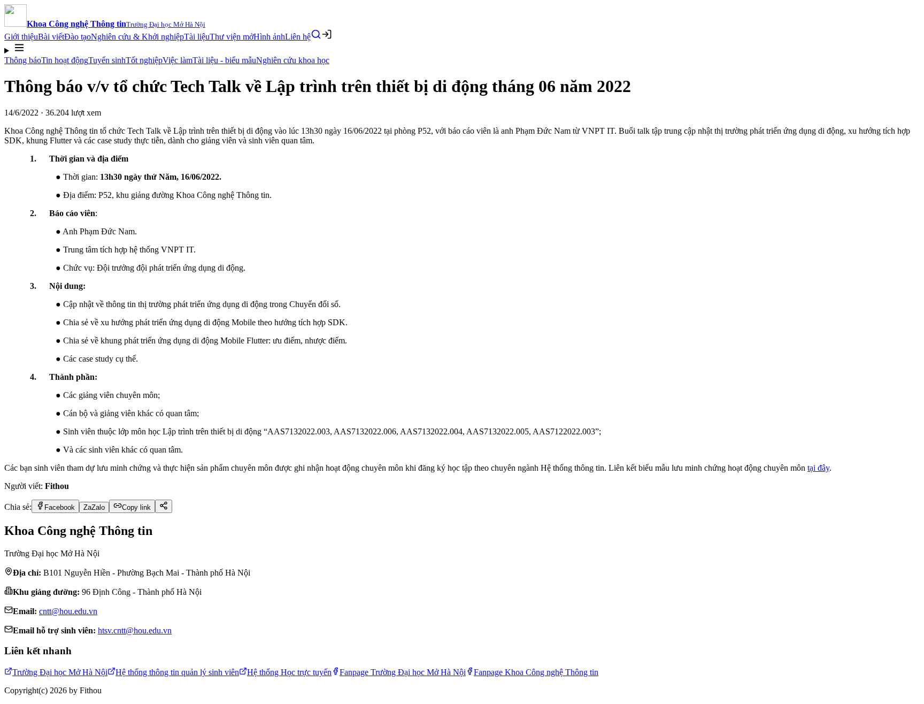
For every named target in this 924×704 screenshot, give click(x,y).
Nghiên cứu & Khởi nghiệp (137, 36)
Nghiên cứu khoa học (292, 60)
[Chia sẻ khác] (163, 506)
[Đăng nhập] (326, 34)
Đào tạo (77, 36)
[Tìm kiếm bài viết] (316, 34)
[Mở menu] (462, 49)
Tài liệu (197, 36)
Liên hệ (298, 36)
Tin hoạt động (64, 60)
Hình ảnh (269, 36)
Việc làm (177, 60)
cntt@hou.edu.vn (68, 611)
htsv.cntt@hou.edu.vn (135, 630)
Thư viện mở (231, 36)
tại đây (818, 467)
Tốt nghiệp (144, 60)
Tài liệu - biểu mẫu (224, 60)
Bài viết (51, 36)
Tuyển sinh (107, 60)
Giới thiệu (21, 36)
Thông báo (22, 60)
